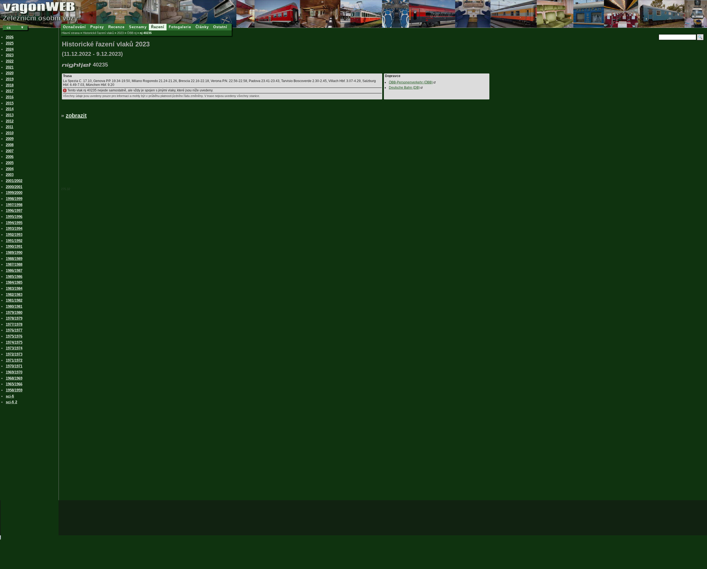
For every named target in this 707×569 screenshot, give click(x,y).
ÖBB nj (131, 33)
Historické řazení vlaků (98, 33)
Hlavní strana (71, 33)
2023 (120, 33)
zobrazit (76, 115)
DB (404, 87)
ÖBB (411, 82)
